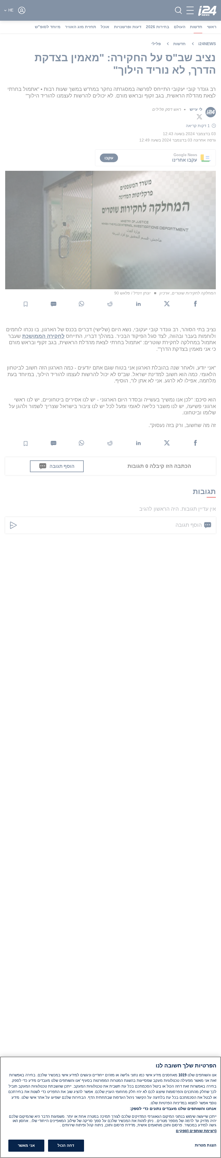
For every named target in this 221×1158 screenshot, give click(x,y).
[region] (110, 1107)
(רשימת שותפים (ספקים (196, 1131)
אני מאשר (26, 1145)
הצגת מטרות (205, 1145)
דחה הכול (66, 1145)
